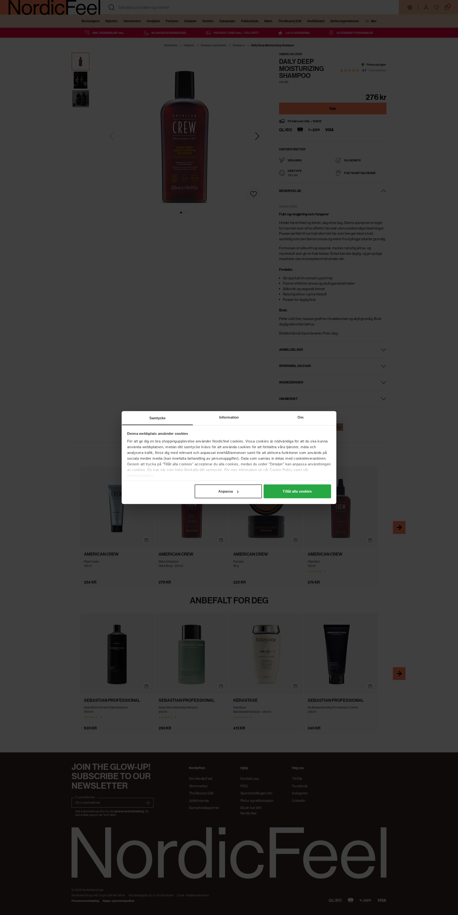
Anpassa (225, 491)
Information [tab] (229, 417)
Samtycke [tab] (157, 418)
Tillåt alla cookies (297, 491)
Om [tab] (300, 417)
